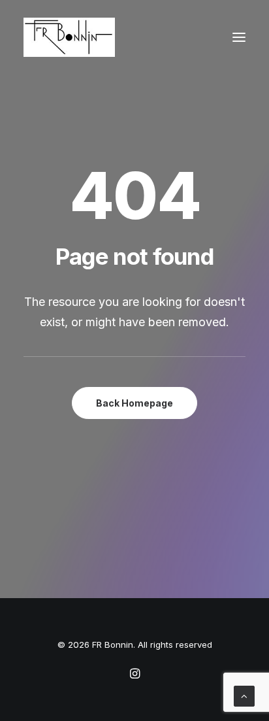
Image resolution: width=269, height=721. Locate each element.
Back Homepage (134, 403)
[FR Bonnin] (69, 37)
